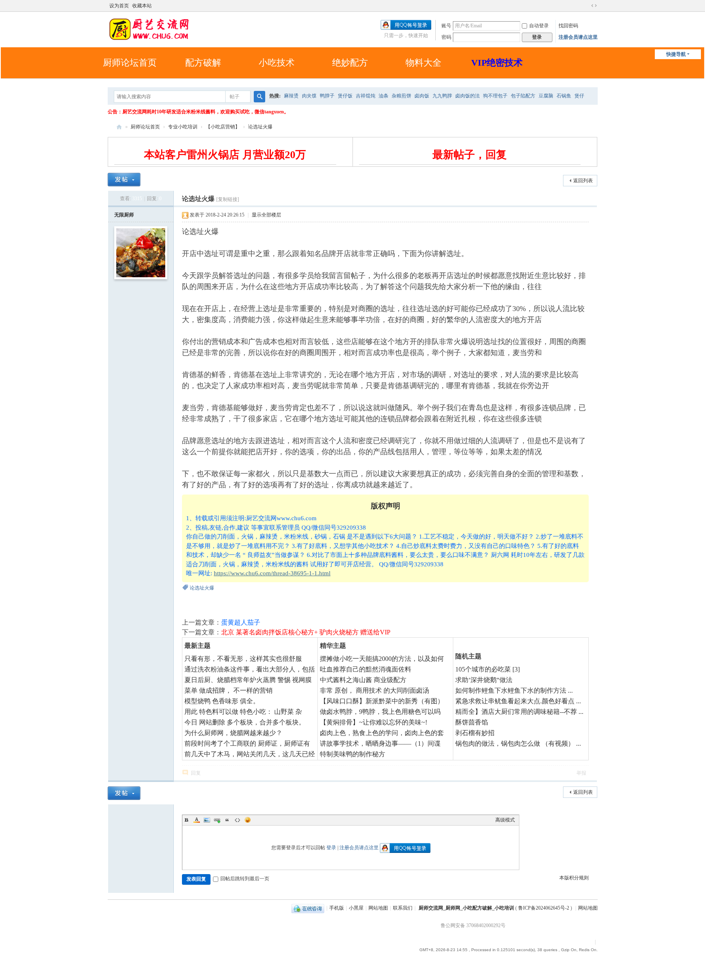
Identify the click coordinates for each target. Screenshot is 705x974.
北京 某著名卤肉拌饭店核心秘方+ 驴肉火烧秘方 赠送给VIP (305, 632)
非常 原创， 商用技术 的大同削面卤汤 (374, 690)
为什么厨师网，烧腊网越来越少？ (233, 732)
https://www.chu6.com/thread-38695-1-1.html (272, 573)
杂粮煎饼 (401, 96)
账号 (446, 26)
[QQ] (307, 908)
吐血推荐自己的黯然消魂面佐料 (365, 669)
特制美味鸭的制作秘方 (352, 754)
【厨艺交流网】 (119, 127)
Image (207, 820)
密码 (446, 37)
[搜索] (259, 96)
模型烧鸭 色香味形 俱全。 (221, 701)
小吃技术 (277, 62)
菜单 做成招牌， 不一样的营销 (228, 690)
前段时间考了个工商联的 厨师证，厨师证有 (247, 743)
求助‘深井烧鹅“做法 (483, 679)
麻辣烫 (291, 96)
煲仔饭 (345, 96)
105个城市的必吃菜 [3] (487, 669)
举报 (581, 773)
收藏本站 (142, 6)
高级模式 (505, 820)
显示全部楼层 (266, 215)
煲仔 (579, 96)
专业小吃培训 (182, 127)
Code (237, 820)
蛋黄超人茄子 (240, 622)
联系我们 (402, 908)
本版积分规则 (574, 878)
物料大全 (423, 62)
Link (217, 820)
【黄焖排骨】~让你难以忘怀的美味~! (373, 722)
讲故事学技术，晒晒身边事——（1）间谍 (380, 743)
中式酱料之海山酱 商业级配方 (363, 679)
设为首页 (119, 6)
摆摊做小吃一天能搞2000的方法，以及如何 (382, 658)
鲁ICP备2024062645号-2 (543, 908)
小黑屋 (356, 908)
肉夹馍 (309, 96)
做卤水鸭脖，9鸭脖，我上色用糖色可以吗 (380, 711)
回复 (196, 773)
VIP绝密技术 (497, 62)
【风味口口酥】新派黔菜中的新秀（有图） (382, 701)
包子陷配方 (523, 96)
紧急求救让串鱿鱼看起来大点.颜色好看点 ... (518, 701)
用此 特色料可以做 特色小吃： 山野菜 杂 (243, 711)
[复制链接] (227, 199)
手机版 (336, 908)
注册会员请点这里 (578, 37)
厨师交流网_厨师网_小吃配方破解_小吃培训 (466, 908)
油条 (383, 96)
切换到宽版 (594, 5)
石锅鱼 (563, 96)
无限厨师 (124, 215)
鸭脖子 (327, 96)
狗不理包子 (495, 96)
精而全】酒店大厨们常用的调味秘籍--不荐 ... (519, 711)
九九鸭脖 (442, 96)
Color (197, 820)
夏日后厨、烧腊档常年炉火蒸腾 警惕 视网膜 (248, 679)
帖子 (234, 96)
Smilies (248, 820)
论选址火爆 (260, 127)
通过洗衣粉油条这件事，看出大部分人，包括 (249, 669)
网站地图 (378, 908)
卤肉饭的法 (467, 96)
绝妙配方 (350, 62)
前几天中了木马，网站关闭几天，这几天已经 (249, 754)
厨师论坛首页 (130, 62)
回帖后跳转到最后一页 (244, 878)
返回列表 (583, 180)
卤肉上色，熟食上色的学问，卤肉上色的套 (382, 732)
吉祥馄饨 (365, 96)
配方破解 (203, 62)
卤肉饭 (422, 96)
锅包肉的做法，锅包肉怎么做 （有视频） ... (518, 743)
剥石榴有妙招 (474, 732)
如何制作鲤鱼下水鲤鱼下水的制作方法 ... (514, 690)
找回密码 (568, 26)
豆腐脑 (546, 96)
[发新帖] (124, 179)
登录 (331, 847)
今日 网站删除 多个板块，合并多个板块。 (244, 722)
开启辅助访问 (586, 5)
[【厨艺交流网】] (148, 28)
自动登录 (539, 26)
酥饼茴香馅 (471, 722)
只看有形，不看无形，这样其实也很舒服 (243, 658)
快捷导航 (676, 54)
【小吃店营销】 (223, 127)
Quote (227, 820)
